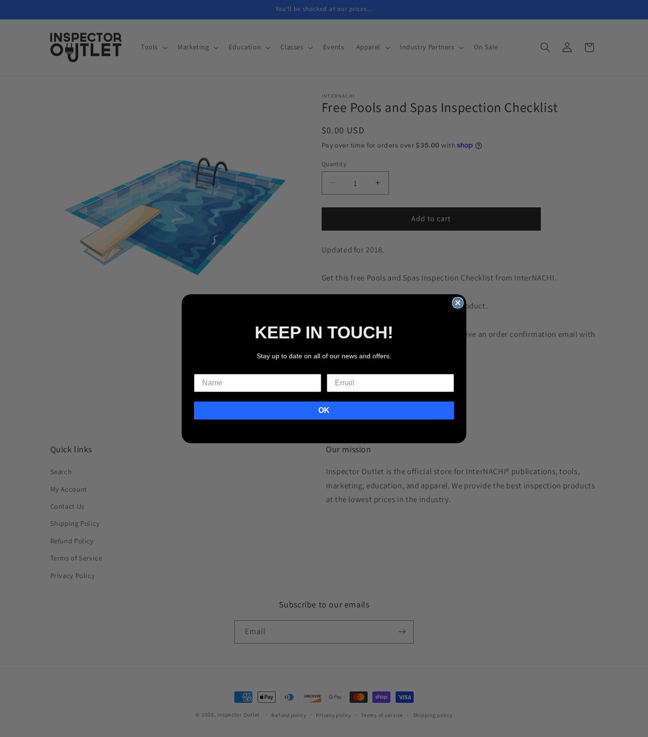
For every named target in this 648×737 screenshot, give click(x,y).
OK (324, 410)
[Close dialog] (458, 303)
